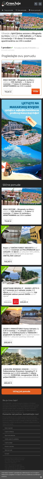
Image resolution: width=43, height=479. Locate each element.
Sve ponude (21, 10)
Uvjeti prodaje (8, 442)
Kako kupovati (9, 428)
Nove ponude (35, 10)
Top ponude (7, 10)
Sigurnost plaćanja (10, 435)
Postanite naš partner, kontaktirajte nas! (21, 414)
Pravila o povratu (9, 446)
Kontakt (7, 454)
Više (35, 91)
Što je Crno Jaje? (10, 400)
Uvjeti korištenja (9, 431)
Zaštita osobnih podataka (12, 439)
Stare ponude (8, 450)
